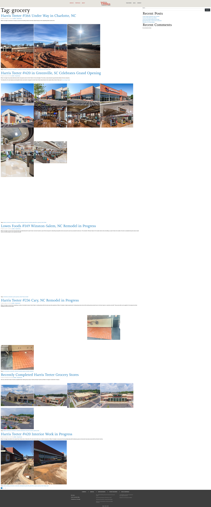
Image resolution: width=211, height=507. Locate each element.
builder (4, 222)
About (83, 2)
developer (24, 69)
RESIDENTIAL (92, 491)
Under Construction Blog (75, 497)
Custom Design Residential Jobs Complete (151, 16)
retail (50, 69)
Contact (139, 2)
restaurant (32, 371)
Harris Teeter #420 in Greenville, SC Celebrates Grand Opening (51, 73)
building (7, 485)
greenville (27, 485)
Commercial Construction (12, 69)
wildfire (14, 18)
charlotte (4, 69)
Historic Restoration (101, 491)
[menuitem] (71, 3)
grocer (14, 296)
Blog (134, 2)
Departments (19, 18)
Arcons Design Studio (66, 80)
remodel (26, 296)
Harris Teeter (45, 69)
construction (19, 69)
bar (3, 371)
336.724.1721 (105, 506)
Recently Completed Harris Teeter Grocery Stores (40, 374)
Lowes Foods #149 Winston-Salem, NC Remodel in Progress (48, 225)
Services (72, 2)
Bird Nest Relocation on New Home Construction (152, 20)
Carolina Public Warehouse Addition (150, 17)
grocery (41, 69)
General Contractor (36, 69)
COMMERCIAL (84, 491)
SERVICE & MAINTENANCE (125, 491)
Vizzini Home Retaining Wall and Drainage (151, 19)
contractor (18, 222)
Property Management (113, 491)
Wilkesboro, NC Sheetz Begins (149, 22)
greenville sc (35, 222)
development (29, 69)
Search (144, 7)
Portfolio (77, 2)
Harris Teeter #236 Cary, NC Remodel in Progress (40, 300)
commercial (8, 222)
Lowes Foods (22, 296)
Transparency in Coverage (75, 499)
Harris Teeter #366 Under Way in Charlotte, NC (38, 15)
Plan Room (128, 2)
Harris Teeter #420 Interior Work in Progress (36, 434)
